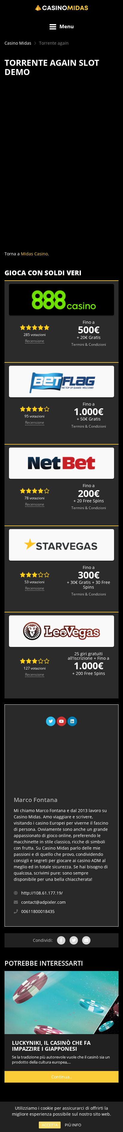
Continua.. (61, 1077)
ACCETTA (50, 1125)
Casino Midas (17, 43)
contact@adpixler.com (43, 902)
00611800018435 (38, 911)
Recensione (34, 340)
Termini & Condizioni (88, 344)
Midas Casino (34, 254)
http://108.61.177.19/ (42, 893)
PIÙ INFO (73, 1125)
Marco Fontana (36, 800)
